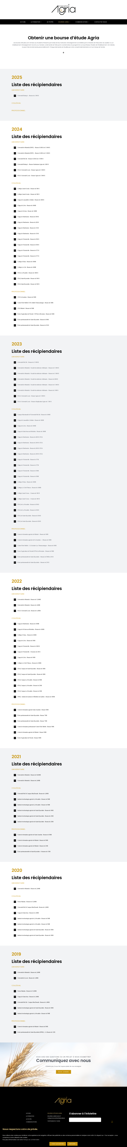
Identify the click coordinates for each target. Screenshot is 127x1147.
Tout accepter (58, 1144)
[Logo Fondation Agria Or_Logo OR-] (63, 1095)
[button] (63, 95)
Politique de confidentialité (31, 1140)
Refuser (72, 1144)
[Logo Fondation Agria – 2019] (63, 4)
